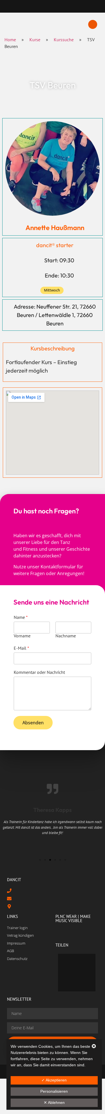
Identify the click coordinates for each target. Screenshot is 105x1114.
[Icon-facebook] (33, 6)
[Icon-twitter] (46, 6)
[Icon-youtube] (71, 6)
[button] (92, 24)
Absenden (33, 723)
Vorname (22, 635)
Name (21, 617)
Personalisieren (54, 1091)
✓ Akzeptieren (54, 1080)
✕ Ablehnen (54, 1102)
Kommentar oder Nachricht (39, 672)
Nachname (65, 635)
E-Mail (21, 648)
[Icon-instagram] (59, 6)
